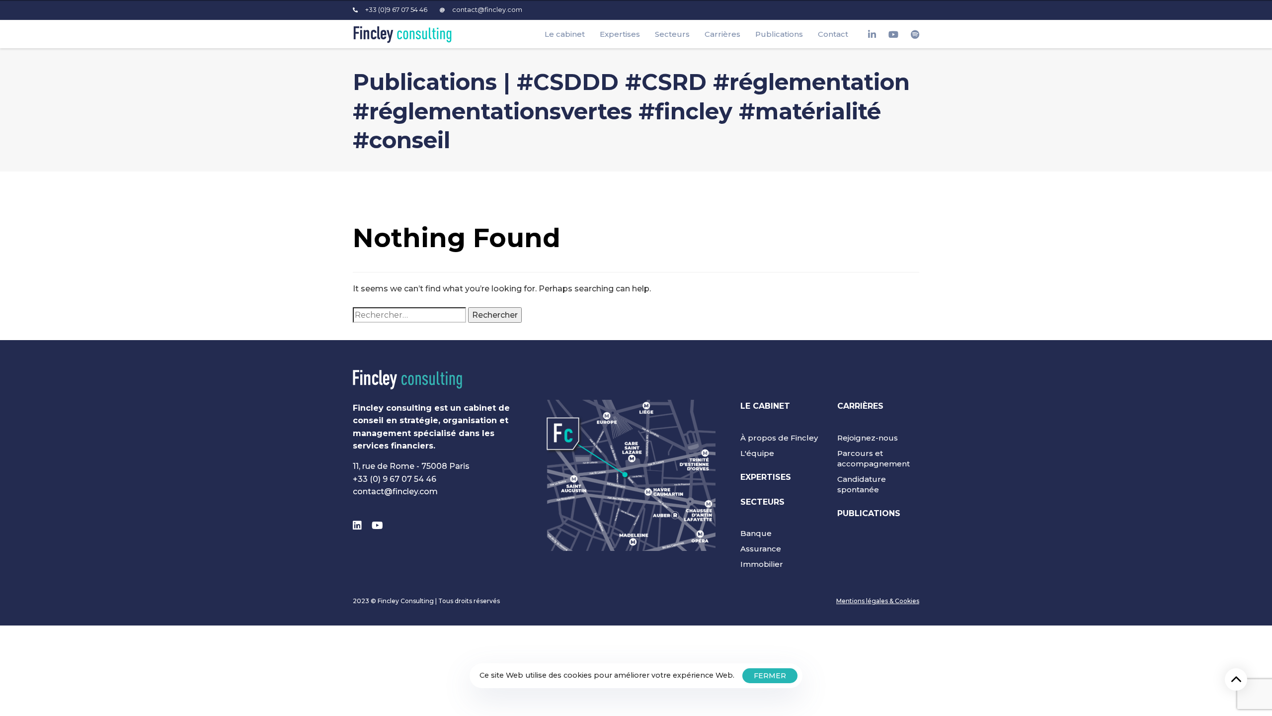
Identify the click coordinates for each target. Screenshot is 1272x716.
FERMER (770, 675)
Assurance (760, 548)
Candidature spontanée (861, 484)
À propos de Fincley (779, 438)
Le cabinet (565, 34)
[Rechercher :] (409, 315)
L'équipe (757, 453)
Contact (833, 34)
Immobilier (761, 564)
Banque (756, 533)
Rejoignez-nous (867, 438)
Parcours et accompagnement (873, 458)
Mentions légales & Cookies (877, 601)
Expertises (620, 34)
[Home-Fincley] (407, 379)
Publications (779, 34)
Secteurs (672, 34)
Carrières (722, 34)
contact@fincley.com (395, 491)
